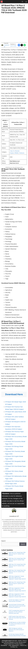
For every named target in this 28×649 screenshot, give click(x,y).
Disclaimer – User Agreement (10, 645)
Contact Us (13, 647)
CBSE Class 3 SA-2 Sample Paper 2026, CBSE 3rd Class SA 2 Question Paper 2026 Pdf (17, 572)
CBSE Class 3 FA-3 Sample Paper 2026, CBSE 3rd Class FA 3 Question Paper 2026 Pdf (17, 566)
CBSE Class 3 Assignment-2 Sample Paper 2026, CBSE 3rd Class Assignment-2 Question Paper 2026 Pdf (17, 589)
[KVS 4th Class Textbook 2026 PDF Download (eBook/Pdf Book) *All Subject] (5, 635)
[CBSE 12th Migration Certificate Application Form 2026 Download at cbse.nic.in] (5, 630)
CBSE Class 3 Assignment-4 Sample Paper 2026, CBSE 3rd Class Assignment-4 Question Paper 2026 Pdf (17, 595)
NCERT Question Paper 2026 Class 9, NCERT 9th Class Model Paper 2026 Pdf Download (17, 618)
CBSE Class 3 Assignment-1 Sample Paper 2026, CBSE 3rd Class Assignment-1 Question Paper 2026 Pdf (17, 577)
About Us (23, 645)
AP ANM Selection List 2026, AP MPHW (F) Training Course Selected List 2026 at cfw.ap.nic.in (17, 624)
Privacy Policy (18, 644)
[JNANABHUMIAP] (2, 1)
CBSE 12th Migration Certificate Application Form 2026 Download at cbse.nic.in (16, 630)
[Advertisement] (14, 28)
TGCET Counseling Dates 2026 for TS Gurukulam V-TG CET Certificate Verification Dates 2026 (17, 612)
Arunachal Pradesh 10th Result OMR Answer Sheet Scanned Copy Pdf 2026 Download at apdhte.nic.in (17, 606)
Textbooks (21, 153)
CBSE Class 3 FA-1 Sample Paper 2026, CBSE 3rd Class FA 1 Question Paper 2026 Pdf (17, 554)
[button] (22, 1)
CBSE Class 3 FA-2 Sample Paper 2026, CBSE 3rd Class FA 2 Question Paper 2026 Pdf (17, 560)
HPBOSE (16, 153)
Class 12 (12, 151)
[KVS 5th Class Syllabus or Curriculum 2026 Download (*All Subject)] (5, 601)
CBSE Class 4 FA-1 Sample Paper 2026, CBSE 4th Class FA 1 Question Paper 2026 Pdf (17, 583)
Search (3, 541)
